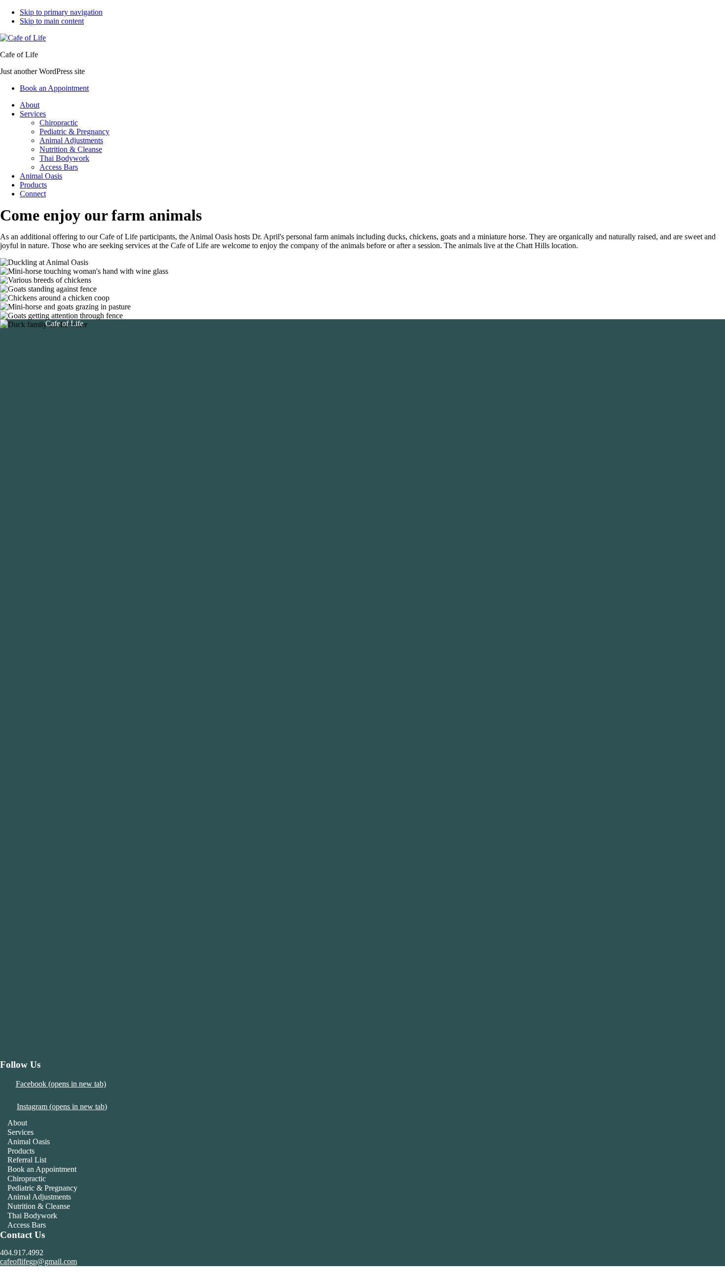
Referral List (26, 1160)
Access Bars (26, 1225)
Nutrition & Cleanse (38, 1206)
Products (21, 1151)
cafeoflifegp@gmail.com (38, 1261)
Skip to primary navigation (61, 12)
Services (20, 1132)
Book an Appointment (41, 1169)
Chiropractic (26, 1178)
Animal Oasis (28, 1141)
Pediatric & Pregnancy (42, 1188)
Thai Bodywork (32, 1215)
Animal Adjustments (39, 1197)
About (17, 1123)
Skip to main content (52, 21)
